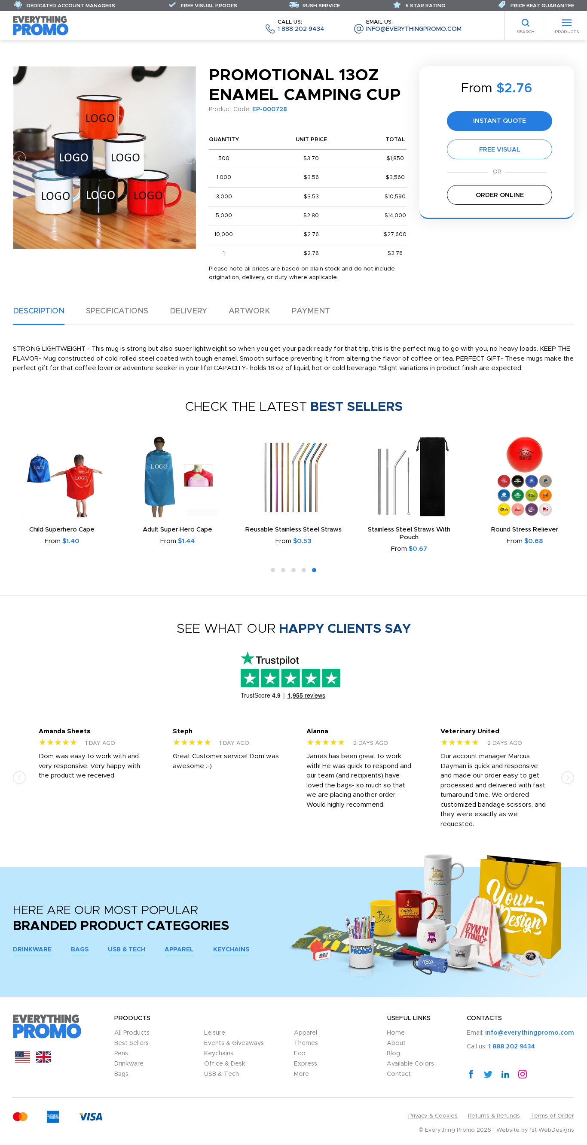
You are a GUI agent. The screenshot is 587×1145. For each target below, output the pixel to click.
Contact (399, 1074)
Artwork (249, 311)
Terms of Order (552, 1116)
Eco (300, 1054)
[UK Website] (43, 1060)
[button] (19, 157)
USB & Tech (126, 950)
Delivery (188, 311)
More (301, 1074)
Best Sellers (131, 1043)
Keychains (231, 950)
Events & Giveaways (234, 1043)
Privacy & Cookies (433, 1116)
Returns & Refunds (494, 1116)
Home (396, 1033)
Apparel (179, 950)
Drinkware (32, 950)
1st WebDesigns (552, 1130)
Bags (80, 950)
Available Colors (410, 1064)
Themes (306, 1043)
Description (38, 311)
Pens (121, 1054)
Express (305, 1064)
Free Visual (499, 149)
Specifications (117, 311)
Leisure (214, 1033)
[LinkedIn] (505, 1073)
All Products (132, 1033)
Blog (393, 1054)
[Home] (41, 25)
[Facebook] (471, 1073)
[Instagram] (522, 1073)
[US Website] (22, 1060)
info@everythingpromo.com (414, 26)
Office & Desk (224, 1064)
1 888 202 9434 (301, 26)
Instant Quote (499, 121)
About (396, 1043)
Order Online (500, 195)
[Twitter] (488, 1073)
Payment (311, 311)
